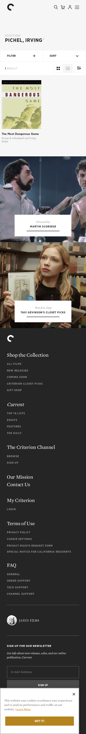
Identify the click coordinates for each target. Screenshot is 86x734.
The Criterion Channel (31, 447)
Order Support (18, 580)
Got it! (40, 721)
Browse (13, 456)
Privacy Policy (18, 532)
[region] (39, 711)
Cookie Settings (19, 539)
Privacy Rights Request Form (30, 545)
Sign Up (13, 462)
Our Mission (20, 477)
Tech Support (17, 587)
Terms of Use (21, 523)
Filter (11, 55)
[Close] (73, 694)
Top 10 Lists (16, 413)
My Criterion (21, 500)
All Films (14, 363)
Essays (12, 420)
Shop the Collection (27, 355)
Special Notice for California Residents (39, 551)
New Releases (17, 370)
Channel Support (20, 593)
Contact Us (18, 484)
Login (11, 509)
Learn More (23, 709)
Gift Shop (14, 390)
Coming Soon (17, 377)
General (13, 574)
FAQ (11, 565)
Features (14, 426)
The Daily (14, 433)
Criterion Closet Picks (25, 383)
